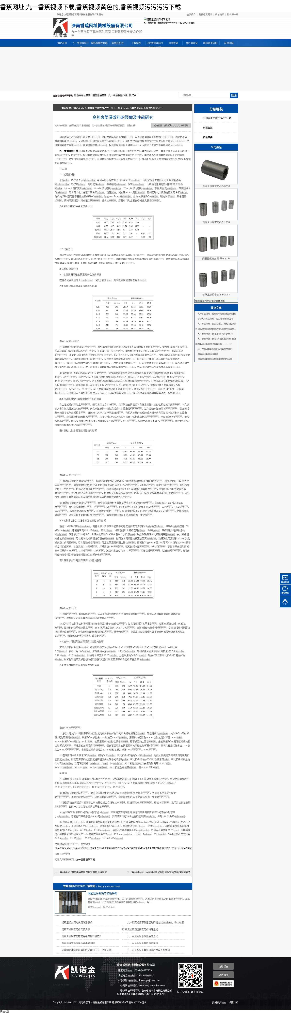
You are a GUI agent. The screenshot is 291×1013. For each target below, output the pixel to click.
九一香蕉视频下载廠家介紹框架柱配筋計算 (217, 313)
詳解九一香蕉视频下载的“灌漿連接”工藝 (215, 318)
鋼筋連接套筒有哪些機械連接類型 (89, 872)
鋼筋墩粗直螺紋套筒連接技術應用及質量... (217, 328)
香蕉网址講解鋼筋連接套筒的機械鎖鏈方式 (168, 872)
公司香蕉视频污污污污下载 (155, 43)
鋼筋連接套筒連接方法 (208, 354)
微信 (285, 590)
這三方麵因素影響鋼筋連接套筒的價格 (215, 349)
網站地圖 (219, 14)
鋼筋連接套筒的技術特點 (102, 893)
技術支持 (120, 107)
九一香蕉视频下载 (80, 43)
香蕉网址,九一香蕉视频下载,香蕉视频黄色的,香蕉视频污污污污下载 (90, 6)
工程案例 (136, 43)
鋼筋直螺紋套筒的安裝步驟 (76, 929)
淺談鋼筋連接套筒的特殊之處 (142, 929)
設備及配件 (118, 43)
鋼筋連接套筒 (99, 95)
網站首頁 (62, 43)
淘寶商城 (229, 43)
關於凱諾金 (192, 43)
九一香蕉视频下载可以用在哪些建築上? (215, 333)
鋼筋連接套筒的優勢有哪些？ (215, 344)
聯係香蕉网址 (205, 14)
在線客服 (285, 578)
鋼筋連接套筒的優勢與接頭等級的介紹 (215, 359)
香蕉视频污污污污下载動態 (176, 125)
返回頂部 (285, 601)
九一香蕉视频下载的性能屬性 (142, 943)
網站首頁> (78, 107)
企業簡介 (191, 14)
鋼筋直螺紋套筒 (99, 43)
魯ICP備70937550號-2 (134, 1002)
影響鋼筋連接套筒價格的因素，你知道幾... (87, 950)
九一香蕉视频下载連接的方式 (142, 936)
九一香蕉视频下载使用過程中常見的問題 (148, 950)
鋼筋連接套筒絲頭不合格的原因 (78, 943)
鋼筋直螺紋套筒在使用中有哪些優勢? (81, 936)
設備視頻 (173, 43)
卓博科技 (233, 1002)
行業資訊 (208, 127)
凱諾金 (132, 95)
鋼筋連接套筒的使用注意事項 (77, 922)
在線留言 (223, 966)
